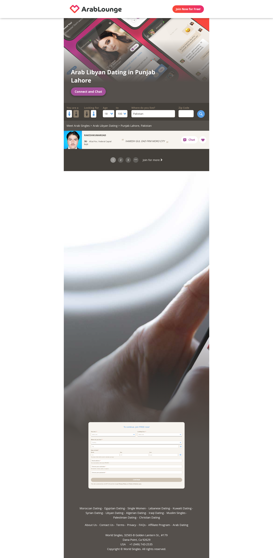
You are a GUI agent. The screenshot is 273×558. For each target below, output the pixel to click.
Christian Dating (149, 517)
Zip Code (184, 107)
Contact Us (106, 525)
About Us (91, 525)
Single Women (137, 508)
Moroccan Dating (91, 508)
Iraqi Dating (156, 513)
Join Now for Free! (188, 9)
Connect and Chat (88, 91)
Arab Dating (180, 525)
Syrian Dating (94, 513)
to (117, 107)
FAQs (142, 525)
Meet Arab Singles (78, 126)
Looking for (91, 107)
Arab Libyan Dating (105, 126)
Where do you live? (143, 107)
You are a (72, 107)
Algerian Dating (136, 513)
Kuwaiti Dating (182, 508)
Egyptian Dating (114, 508)
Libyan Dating (114, 513)
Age (105, 107)
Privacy (131, 525)
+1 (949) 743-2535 (141, 544)
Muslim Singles (175, 513)
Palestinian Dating (124, 517)
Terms (120, 525)
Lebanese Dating (159, 508)
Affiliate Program (159, 525)
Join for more (151, 160)
